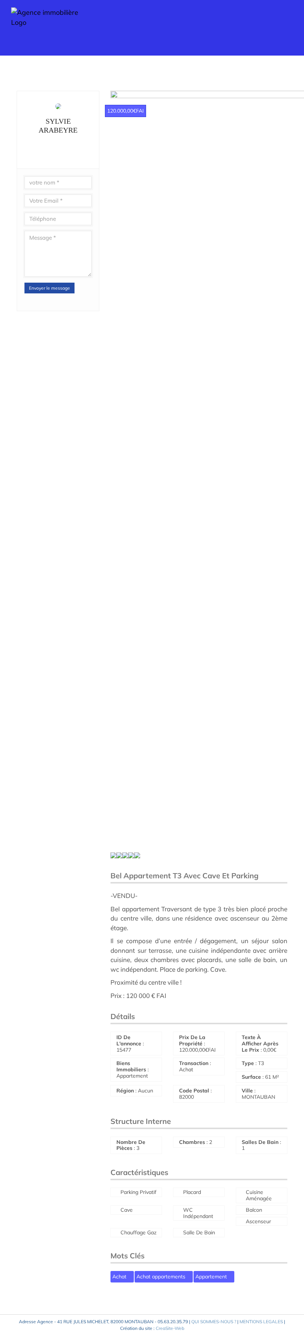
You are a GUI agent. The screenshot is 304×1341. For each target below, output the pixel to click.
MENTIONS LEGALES (261, 1321)
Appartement (211, 1276)
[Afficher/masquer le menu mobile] (290, 26)
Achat (120, 1276)
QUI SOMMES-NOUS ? (213, 1321)
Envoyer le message (49, 288)
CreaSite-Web (170, 1328)
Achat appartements (161, 1276)
